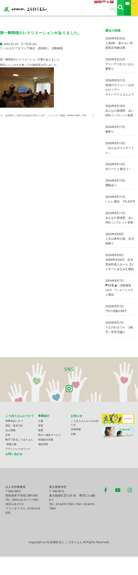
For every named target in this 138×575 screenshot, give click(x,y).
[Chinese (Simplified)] (96, 1)
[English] (100, 1)
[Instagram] (69, 389)
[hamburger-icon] (113, 8)
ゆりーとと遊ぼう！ (118, 169)
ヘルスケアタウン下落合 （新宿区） (26, 48)
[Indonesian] (104, 1)
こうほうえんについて (19, 416)
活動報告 (57, 48)
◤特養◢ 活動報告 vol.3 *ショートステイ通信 (119, 290)
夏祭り (109, 131)
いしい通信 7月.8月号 (120, 201)
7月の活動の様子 (116, 311)
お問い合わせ (14, 454)
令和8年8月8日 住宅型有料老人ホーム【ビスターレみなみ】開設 (119, 264)
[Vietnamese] (112, 1)
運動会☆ (111, 185)
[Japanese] (108, 1)
